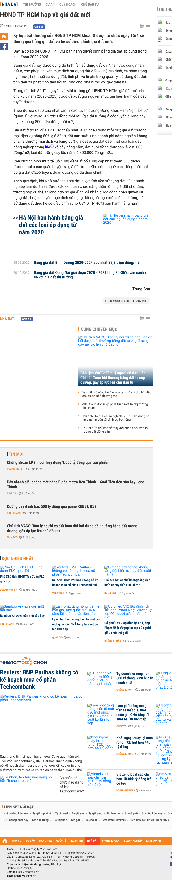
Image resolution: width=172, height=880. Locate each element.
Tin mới (16, 454)
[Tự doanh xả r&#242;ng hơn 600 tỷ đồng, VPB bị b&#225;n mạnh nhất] (100, 681)
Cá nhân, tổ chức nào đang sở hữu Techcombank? (72, 784)
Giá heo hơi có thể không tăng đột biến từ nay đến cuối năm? (127, 582)
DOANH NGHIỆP (133, 841)
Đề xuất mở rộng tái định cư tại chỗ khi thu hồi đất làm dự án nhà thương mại (116, 394)
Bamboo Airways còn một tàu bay (22, 616)
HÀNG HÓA (45, 841)
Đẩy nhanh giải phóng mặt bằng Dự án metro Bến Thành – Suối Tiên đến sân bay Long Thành (75, 484)
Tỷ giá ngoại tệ (42, 813)
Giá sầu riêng (40, 820)
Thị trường (32, 4)
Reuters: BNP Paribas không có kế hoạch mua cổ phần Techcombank (75, 582)
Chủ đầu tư (90, 4)
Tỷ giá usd (61, 813)
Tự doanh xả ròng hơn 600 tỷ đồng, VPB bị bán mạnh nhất (134, 678)
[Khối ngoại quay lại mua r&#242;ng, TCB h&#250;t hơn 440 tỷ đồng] (100, 745)
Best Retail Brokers (114, 820)
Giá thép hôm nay (17, 820)
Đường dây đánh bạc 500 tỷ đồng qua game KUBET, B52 (51, 506)
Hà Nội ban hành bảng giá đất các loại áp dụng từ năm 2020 (51, 225)
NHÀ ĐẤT (92, 841)
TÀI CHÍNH (77, 841)
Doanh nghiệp (15, 469)
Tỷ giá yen (78, 813)
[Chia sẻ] (4, 46)
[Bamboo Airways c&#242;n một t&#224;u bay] (24, 608)
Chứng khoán (112, 641)
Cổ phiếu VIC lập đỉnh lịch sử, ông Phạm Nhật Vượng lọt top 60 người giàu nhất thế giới (127, 628)
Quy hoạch (67, 4)
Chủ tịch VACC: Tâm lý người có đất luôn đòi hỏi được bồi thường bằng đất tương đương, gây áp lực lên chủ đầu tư (112, 378)
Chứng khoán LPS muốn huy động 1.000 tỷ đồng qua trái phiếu (57, 462)
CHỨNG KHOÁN (111, 841)
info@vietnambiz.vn (27, 871)
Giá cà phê (131, 813)
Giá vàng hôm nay (17, 813)
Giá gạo (75, 820)
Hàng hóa (110, 593)
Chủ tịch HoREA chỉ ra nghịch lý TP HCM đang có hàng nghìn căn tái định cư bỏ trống (115, 418)
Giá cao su (91, 820)
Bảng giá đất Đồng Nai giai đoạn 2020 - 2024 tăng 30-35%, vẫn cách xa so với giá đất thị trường (91, 275)
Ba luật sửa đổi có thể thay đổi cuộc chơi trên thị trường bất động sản (115, 429)
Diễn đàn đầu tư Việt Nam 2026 (149, 820)
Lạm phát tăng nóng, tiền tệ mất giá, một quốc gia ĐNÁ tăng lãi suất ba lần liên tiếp (76, 624)
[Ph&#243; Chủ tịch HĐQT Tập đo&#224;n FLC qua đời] (24, 569)
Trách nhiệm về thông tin (21, 875)
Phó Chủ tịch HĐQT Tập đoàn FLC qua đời (22, 578)
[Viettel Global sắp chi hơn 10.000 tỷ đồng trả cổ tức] (100, 781)
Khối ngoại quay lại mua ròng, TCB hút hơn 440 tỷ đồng (134, 742)
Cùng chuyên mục (99, 329)
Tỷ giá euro (95, 813)
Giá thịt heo (60, 820)
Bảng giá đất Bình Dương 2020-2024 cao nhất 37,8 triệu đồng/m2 (87, 262)
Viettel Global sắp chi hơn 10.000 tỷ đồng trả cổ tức (133, 779)
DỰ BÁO (30, 841)
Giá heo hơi (113, 813)
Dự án (50, 4)
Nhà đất (10, 4)
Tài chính (58, 593)
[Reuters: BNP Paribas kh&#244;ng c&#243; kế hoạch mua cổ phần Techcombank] (76, 571)
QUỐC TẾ (61, 841)
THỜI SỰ (17, 841)
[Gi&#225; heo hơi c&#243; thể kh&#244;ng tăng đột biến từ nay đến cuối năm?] (128, 571)
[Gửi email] (148, 26)
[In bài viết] (143, 26)
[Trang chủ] (4, 36)
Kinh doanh (14, 512)
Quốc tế (57, 637)
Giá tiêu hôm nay (152, 813)
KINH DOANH (153, 841)
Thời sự (11, 493)
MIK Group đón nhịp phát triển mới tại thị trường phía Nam (115, 406)
